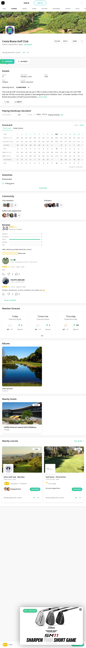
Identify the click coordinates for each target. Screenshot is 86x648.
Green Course (18, 128)
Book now (35, 489)
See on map (28, 44)
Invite (65, 41)
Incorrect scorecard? (76, 167)
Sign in (26, 3)
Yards (76, 125)
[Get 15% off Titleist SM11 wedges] (51, 626)
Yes (24, 52)
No (28, 52)
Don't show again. (52, 643)
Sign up (40, 3)
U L (12, 260)
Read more (43, 97)
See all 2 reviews (10, 300)
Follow (57, 41)
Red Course (7, 128)
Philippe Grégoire (18, 280)
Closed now (21, 87)
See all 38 (78, 441)
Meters (82, 125)
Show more (43, 188)
